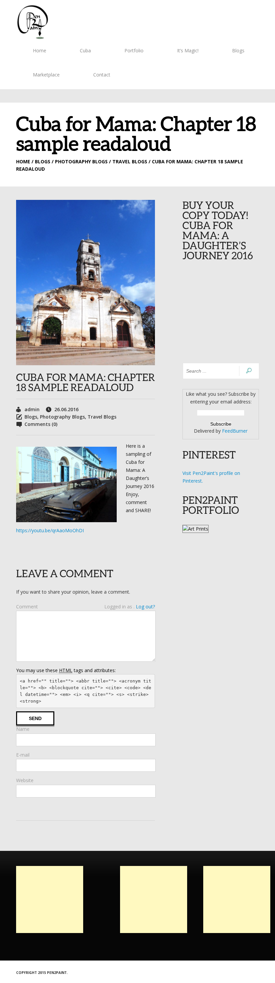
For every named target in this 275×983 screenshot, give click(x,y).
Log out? (145, 606)
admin (32, 409)
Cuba (85, 50)
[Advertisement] (49, 899)
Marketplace (46, 74)
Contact (101, 74)
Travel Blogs (102, 417)
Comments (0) (40, 424)
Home (39, 50)
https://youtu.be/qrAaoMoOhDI (50, 530)
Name (23, 729)
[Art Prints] (195, 529)
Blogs (238, 50)
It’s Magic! (188, 50)
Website (25, 780)
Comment (27, 606)
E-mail (23, 755)
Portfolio (134, 50)
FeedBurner (235, 431)
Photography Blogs (62, 417)
